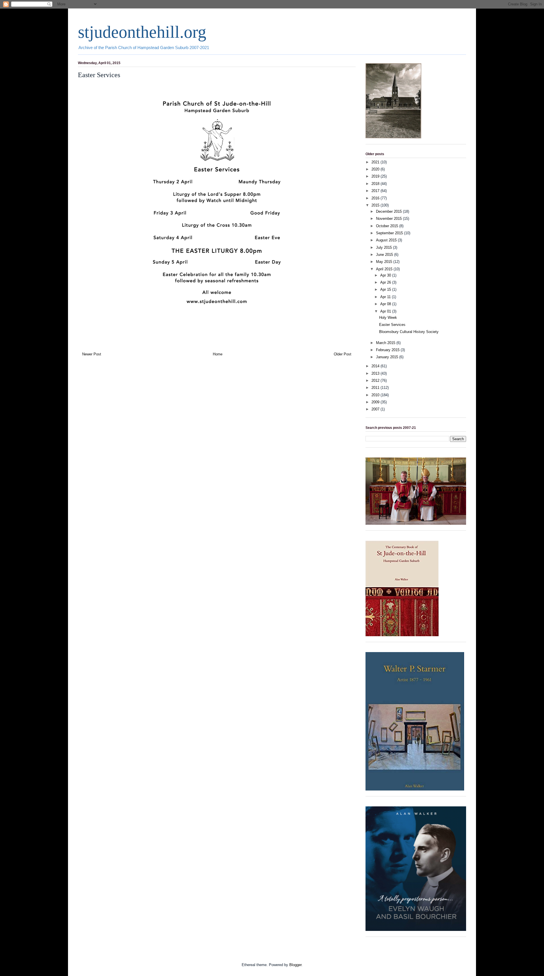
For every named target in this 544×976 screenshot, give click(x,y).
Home (217, 354)
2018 (376, 184)
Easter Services (392, 324)
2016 (376, 198)
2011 (376, 387)
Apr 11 (386, 297)
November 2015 (389, 218)
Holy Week (388, 317)
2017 (376, 191)
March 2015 (386, 343)
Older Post (342, 354)
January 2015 (387, 357)
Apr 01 (386, 311)
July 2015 (384, 247)
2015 (376, 205)
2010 (376, 395)
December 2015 (389, 211)
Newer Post (91, 354)
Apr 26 (386, 282)
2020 (376, 169)
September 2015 (390, 233)
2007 (376, 409)
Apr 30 (386, 275)
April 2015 (385, 269)
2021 (376, 162)
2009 (376, 402)
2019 (376, 176)
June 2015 (385, 254)
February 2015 (388, 350)
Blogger (295, 965)
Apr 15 (386, 289)
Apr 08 (386, 304)
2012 (376, 380)
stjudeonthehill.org (142, 32)
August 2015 (387, 240)
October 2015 (387, 226)
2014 (376, 366)
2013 (376, 373)
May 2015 (384, 262)
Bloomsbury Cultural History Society (409, 332)
